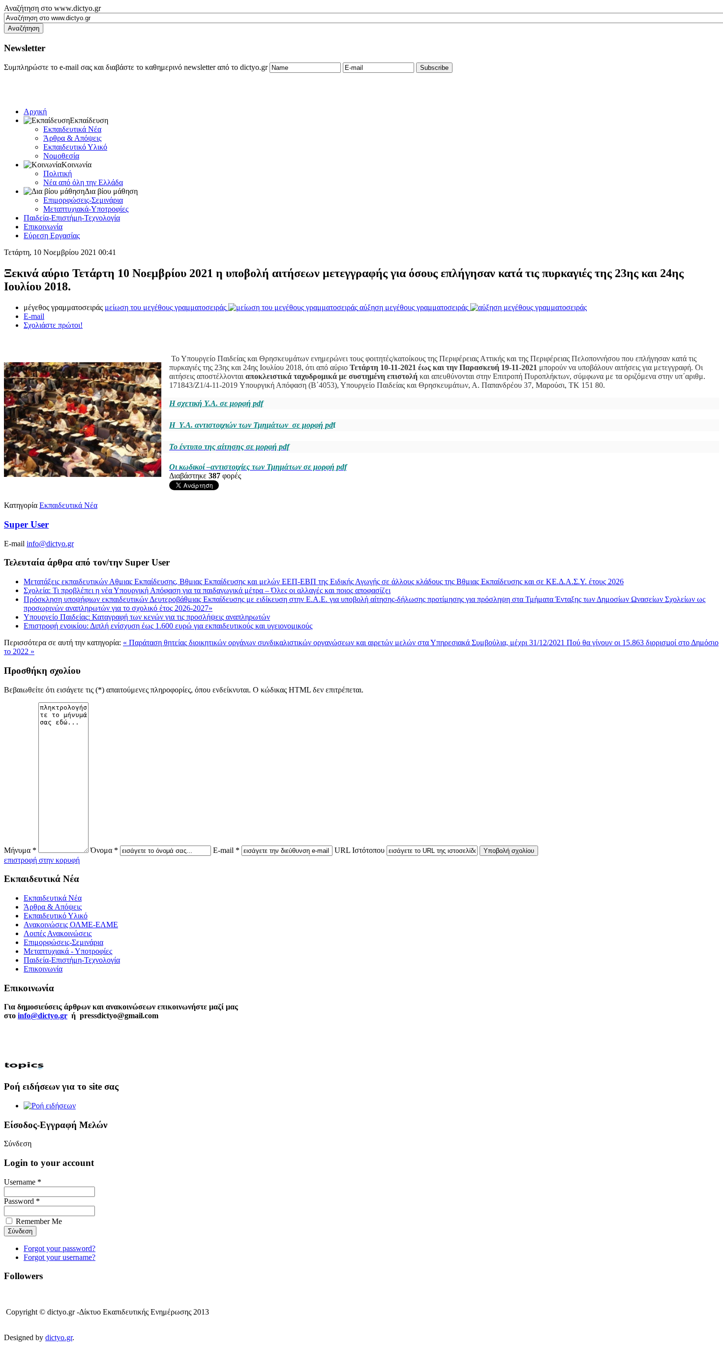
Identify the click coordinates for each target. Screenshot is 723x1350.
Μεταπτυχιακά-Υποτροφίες (85, 209)
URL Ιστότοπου (359, 850)
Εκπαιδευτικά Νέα (72, 129)
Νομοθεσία (61, 156)
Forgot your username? (59, 1257)
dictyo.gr (58, 1337)
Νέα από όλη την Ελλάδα (83, 182)
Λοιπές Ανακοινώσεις (57, 933)
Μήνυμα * (20, 850)
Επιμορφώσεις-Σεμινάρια (83, 200)
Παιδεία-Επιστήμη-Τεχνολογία (72, 218)
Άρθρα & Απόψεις (72, 138)
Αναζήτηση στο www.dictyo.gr (52, 8)
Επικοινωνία (43, 226)
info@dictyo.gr (50, 543)
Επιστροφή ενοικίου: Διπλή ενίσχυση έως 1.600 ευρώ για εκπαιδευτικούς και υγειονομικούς (168, 626)
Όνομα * (104, 850)
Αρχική (35, 111)
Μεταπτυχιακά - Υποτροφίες (68, 951)
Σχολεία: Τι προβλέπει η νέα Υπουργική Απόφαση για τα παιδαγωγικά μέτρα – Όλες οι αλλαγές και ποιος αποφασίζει (207, 590)
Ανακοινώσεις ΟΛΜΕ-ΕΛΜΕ (71, 924)
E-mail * (226, 850)
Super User (26, 524)
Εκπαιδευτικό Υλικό (75, 147)
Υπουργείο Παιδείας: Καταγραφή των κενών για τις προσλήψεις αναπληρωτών (147, 617)
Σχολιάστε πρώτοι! (53, 325)
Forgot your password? (59, 1248)
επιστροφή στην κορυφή (42, 860)
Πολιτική (57, 173)
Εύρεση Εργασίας (52, 235)
